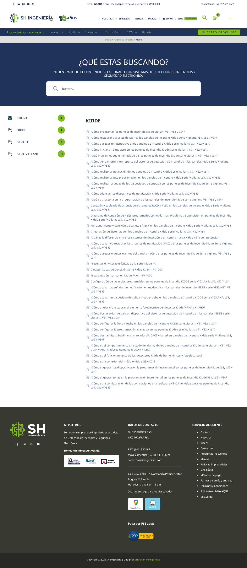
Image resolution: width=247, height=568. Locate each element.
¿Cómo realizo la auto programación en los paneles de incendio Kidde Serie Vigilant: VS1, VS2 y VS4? (155, 177)
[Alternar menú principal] (230, 18)
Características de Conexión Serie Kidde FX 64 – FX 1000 (126, 269)
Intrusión (112, 32)
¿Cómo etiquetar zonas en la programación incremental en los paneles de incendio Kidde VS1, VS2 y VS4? (159, 377)
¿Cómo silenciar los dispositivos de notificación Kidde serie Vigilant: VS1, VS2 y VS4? (144, 193)
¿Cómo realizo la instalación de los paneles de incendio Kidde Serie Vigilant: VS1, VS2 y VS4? (150, 171)
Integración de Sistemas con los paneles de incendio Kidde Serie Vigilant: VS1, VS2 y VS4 (148, 231)
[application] (115, 18)
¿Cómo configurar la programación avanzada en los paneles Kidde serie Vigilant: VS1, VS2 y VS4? (153, 329)
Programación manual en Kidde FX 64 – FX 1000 (121, 275)
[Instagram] (23, 4)
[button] (204, 18)
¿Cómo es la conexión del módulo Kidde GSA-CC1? (123, 361)
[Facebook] (14, 4)
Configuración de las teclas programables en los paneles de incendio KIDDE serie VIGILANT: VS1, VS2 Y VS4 (160, 281)
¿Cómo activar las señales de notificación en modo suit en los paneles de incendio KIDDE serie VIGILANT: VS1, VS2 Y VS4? (162, 289)
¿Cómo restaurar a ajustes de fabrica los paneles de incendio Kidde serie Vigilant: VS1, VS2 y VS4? (154, 137)
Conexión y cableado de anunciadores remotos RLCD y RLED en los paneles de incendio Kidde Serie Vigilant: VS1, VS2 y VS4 (161, 207)
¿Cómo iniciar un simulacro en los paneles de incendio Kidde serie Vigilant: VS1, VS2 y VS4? (149, 149)
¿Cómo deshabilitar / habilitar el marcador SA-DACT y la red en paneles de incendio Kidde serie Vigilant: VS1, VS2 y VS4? (161, 337)
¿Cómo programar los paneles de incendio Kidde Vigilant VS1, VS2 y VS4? (138, 131)
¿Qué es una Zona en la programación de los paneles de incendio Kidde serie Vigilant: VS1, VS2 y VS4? (157, 199)
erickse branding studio (147, 559)
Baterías (147, 32)
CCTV (130, 32)
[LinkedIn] (18, 4)
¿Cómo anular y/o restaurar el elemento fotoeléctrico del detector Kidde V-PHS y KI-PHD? (148, 307)
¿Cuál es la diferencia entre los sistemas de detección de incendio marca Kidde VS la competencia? (155, 237)
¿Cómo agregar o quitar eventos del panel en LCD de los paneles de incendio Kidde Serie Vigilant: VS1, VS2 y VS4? (161, 255)
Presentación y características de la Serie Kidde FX (123, 263)
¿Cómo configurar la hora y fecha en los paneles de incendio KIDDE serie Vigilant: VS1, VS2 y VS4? (154, 323)
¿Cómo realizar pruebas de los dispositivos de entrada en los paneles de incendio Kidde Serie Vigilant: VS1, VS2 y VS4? (160, 185)
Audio (72, 32)
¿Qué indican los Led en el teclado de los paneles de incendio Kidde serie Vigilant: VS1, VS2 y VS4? (154, 155)
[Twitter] (31, 444)
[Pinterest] (33, 4)
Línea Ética (206, 469)
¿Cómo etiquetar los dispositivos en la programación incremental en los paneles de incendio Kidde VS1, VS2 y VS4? (162, 369)
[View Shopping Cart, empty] (214, 18)
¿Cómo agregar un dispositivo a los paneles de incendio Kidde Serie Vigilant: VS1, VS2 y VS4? (150, 143)
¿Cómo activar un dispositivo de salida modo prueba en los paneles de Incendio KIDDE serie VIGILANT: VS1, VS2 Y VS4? (160, 299)
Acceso (55, 32)
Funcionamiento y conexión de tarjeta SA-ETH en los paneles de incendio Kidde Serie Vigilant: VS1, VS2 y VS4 (161, 225)
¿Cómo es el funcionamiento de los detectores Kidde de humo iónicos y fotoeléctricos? (146, 355)
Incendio (91, 32)
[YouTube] (28, 4)
